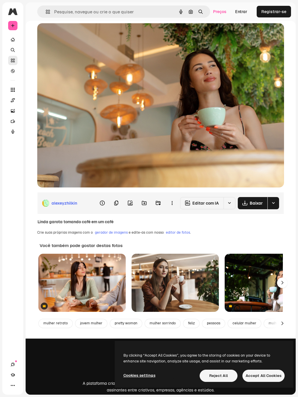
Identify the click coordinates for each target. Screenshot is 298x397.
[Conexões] (12, 364)
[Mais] (12, 385)
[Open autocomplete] (46, 12)
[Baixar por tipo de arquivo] (273, 203)
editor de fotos (178, 232)
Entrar (241, 11)
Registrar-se (273, 11)
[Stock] (12, 60)
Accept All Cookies (263, 375)
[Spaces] (12, 100)
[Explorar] (12, 71)
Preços (219, 11)
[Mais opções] (172, 203)
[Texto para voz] (12, 131)
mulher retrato (55, 323)
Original (74, 34)
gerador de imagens (111, 232)
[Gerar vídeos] (12, 121)
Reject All (218, 375)
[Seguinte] (282, 283)
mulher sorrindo (163, 323)
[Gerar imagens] (12, 110)
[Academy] (12, 375)
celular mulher (244, 323)
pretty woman (126, 323)
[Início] (12, 39)
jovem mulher (91, 323)
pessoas (213, 323)
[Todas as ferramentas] (12, 89)
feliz (191, 323)
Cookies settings (139, 375)
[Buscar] (12, 50)
